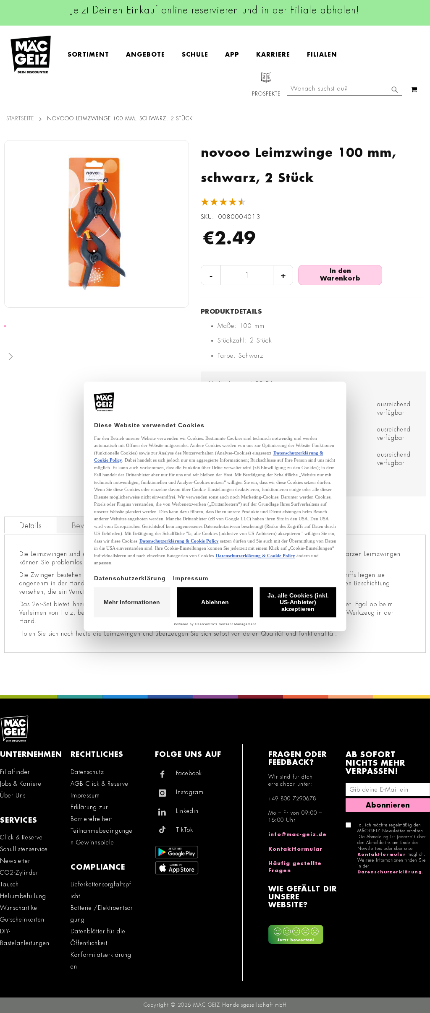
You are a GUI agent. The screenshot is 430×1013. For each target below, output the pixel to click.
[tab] (30, 525)
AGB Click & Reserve (99, 784)
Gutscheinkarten (22, 919)
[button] (96, 358)
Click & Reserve (21, 837)
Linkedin (187, 811)
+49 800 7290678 (292, 798)
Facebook (189, 773)
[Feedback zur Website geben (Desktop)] (302, 931)
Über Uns (13, 795)
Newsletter (15, 861)
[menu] (207, 54)
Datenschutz (87, 772)
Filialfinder (15, 772)
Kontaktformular (295, 849)
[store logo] (30, 54)
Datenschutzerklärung (389, 872)
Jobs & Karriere (21, 784)
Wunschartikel (19, 908)
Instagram (190, 792)
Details (30, 526)
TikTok (184, 830)
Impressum (85, 795)
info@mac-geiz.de (297, 834)
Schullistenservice (24, 849)
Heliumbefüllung (23, 896)
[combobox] (344, 89)
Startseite (20, 118)
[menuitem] (93, 54)
